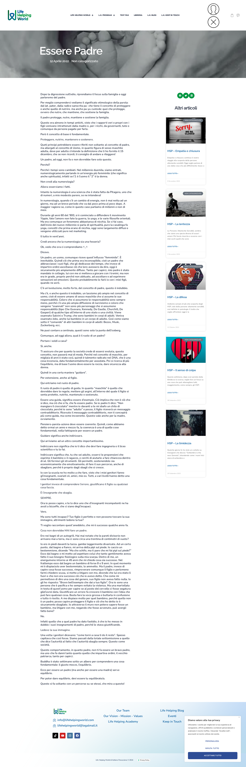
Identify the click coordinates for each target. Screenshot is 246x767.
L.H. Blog (151, 15)
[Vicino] (239, 717)
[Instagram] (70, 735)
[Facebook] (77, 735)
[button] (180, 95)
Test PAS (124, 15)
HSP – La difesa (177, 297)
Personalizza (212, 741)
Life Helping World (80, 15)
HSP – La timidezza (179, 443)
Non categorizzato (84, 61)
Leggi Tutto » (172, 173)
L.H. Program (105, 15)
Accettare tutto (212, 755)
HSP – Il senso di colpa (181, 370)
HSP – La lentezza (178, 224)
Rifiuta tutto (212, 748)
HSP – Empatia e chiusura (183, 151)
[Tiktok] (55, 735)
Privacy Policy (144, 760)
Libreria (138, 15)
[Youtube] (62, 735)
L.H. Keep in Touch (170, 15)
